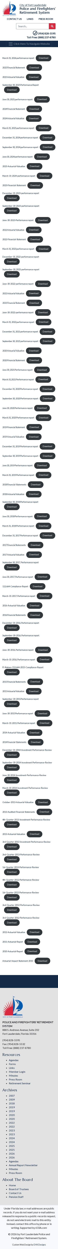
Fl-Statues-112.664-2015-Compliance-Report (22, 667)
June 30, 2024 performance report (17, 156)
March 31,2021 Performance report (18, 379)
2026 (12, 1153)
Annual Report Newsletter (23, 1165)
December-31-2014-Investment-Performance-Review (27, 750)
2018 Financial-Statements (14, 484)
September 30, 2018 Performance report (20, 502)
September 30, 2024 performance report (20, 147)
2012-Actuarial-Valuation (13, 932)
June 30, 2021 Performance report (17, 370)
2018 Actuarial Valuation (13, 494)
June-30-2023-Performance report (18, 220)
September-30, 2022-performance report (20, 269)
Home (12, 1185)
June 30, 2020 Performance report (17, 408)
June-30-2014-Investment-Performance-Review (24, 775)
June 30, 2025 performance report (17, 99)
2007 (12, 1095)
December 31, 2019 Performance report (20, 446)
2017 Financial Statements (14, 545)
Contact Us (14, 19)
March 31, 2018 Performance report (18, 526)
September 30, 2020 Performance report (20, 398)
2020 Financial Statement (13, 360)
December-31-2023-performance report (20, 193)
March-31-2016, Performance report (18, 659)
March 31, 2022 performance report (18, 322)
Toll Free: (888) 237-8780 (41, 37)
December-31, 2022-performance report (20, 256)
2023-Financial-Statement (14, 185)
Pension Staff (16, 1196)
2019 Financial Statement (13, 427)
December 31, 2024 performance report (20, 137)
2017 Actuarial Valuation (13, 554)
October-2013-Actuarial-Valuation (18, 802)
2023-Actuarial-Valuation (13, 166)
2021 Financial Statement (13, 303)
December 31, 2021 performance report (20, 331)
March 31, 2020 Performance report (18, 417)
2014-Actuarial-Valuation (13, 732)
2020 (12, 1114)
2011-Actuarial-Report (12, 941)
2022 (12, 1122)
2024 (12, 1138)
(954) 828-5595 (47, 33)
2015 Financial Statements (14, 681)
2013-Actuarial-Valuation (13, 834)
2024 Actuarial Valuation (13, 118)
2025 (12, 1145)
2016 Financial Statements (14, 615)
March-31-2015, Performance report (18, 723)
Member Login (17, 1071)
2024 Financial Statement (13, 109)
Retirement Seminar (20, 1083)
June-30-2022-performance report (18, 283)
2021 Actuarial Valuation (13, 293)
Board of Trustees (19, 1189)
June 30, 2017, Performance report (17, 576)
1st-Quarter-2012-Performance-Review (20, 892)
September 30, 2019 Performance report (20, 456)
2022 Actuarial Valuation (13, 229)
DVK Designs (40, 1244)
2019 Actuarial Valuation (13, 436)
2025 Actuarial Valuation (13, 77)
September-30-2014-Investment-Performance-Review (27, 762)
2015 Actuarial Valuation (13, 691)
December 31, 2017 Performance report (20, 535)
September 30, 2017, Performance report (20, 562)
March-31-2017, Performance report (18, 596)
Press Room (46, 19)
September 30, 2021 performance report (20, 341)
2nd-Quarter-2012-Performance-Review (21, 905)
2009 (12, 1099)
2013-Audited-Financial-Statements (18, 811)
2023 (12, 1130)
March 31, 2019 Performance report (18, 475)
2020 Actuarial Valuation (13, 350)
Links (30, 19)
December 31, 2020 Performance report (20, 389)
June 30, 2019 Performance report (17, 465)
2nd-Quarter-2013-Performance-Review (21, 854)
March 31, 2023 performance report (18, 249)
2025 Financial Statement (13, 67)
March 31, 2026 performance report (18, 58)
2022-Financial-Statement (14, 239)
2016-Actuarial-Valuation (13, 605)
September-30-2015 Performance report (20, 699)
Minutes (13, 1075)
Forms (12, 1063)
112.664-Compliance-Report (15, 586)
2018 (12, 1103)
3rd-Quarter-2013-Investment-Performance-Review (26, 842)
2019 (12, 1107)
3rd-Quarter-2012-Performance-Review (20, 917)
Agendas (14, 1060)
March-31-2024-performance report (18, 176)
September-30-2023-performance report (20, 206)
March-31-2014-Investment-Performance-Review (25, 788)
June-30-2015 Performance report (17, 713)
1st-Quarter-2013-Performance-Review (20, 867)
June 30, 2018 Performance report (17, 516)
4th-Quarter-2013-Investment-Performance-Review (26, 819)
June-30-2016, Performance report (18, 650)
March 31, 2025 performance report (18, 128)
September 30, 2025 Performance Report (20, 85)
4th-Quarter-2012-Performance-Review (20, 880)
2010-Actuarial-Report (12, 951)
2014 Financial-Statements (14, 742)
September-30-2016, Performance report (20, 635)
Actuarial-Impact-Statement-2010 (17, 961)
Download (43, 58)
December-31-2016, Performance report (20, 623)
